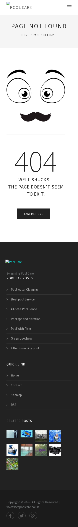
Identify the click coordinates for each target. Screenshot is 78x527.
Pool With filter (21, 329)
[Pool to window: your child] (41, 450)
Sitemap (16, 395)
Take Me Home (33, 213)
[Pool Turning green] (55, 436)
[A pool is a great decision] (55, 450)
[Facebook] (10, 515)
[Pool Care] (19, 7)
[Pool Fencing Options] (26, 450)
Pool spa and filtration (26, 319)
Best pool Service (23, 299)
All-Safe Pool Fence (24, 309)
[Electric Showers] (12, 436)
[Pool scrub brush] (12, 464)
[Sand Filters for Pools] (12, 450)
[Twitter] (22, 515)
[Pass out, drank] (41, 436)
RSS (13, 405)
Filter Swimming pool (25, 348)
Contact (16, 385)
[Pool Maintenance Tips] (26, 436)
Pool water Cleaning (24, 289)
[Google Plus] (33, 515)
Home (25, 35)
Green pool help (21, 338)
